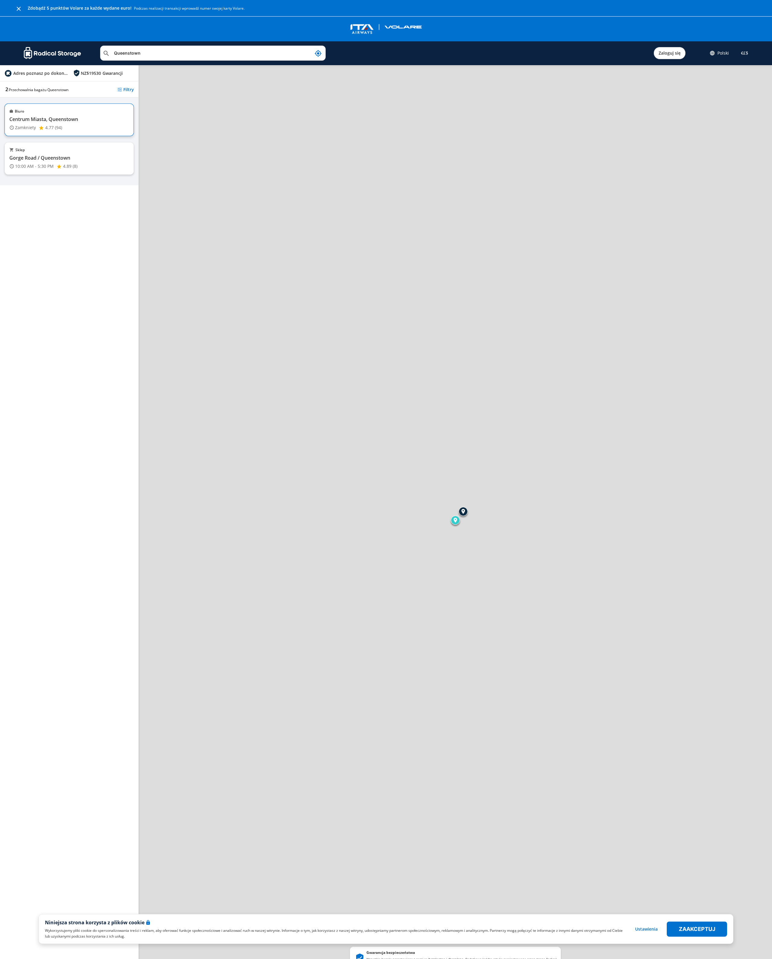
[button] (455, 520)
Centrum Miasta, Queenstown (43, 119)
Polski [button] (723, 53)
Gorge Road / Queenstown (39, 158)
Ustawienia (646, 929)
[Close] (18, 8)
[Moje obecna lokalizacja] (318, 53)
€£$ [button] (743, 53)
